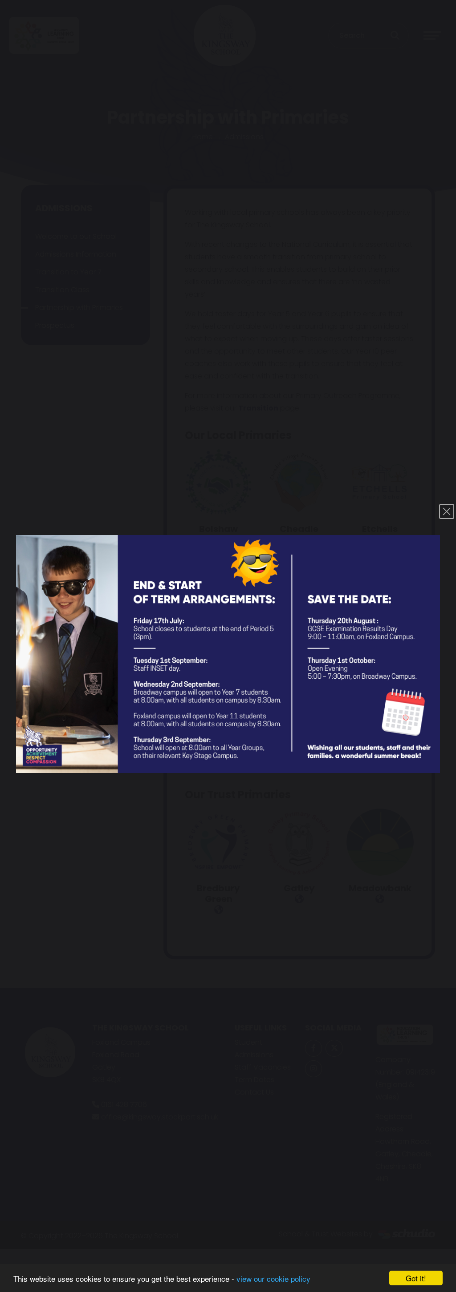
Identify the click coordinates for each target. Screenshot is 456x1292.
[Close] (446, 511)
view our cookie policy (273, 1278)
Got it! (416, 1278)
